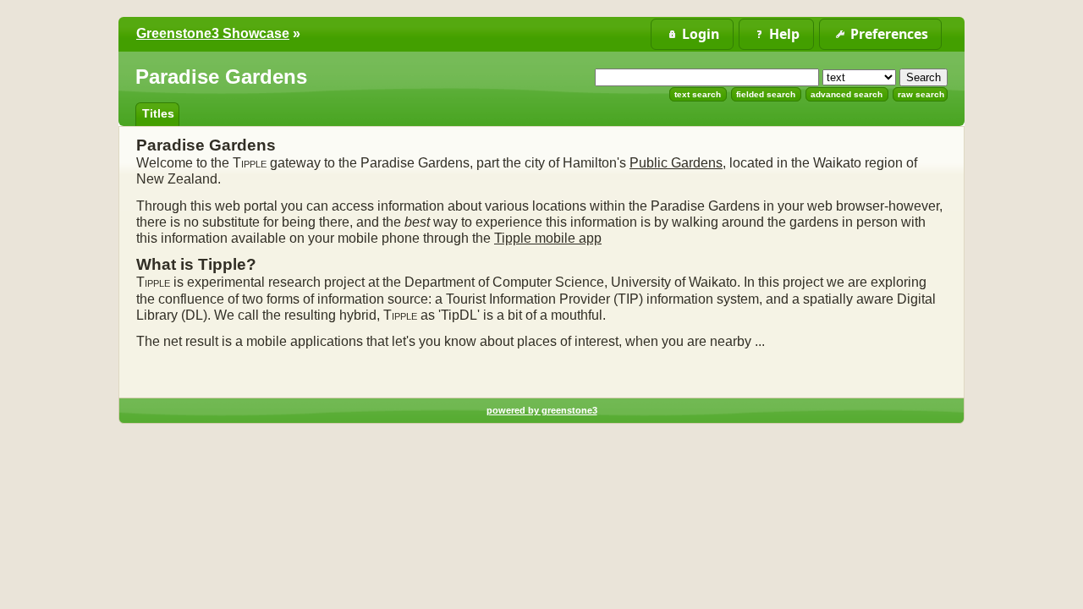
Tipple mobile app (548, 238)
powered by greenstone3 (542, 410)
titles (158, 113)
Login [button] (700, 34)
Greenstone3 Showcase (212, 33)
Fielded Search (765, 94)
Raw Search (921, 94)
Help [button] (784, 34)
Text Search (697, 94)
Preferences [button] (889, 34)
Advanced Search (846, 94)
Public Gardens (676, 163)
